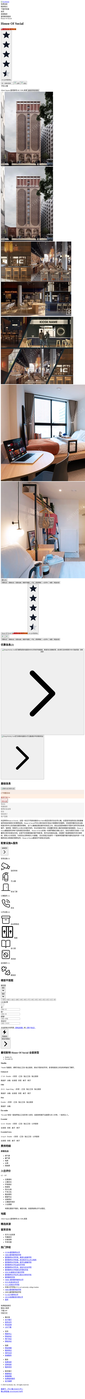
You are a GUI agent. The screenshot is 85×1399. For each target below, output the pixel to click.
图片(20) (4, 580)
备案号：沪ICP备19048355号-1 (12, 1389)
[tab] (4, 582)
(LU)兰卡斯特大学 (11, 1295)
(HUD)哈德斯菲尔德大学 (14, 1297)
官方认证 (12, 788)
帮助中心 (8, 1334)
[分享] (3, 636)
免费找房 (8, 1362)
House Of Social (12, 23)
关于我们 (8, 1320)
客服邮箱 (8, 1376)
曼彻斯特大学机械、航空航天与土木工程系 (20, 1260)
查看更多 (4, 848)
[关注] (7, 636)
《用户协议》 (31, 1028)
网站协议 (8, 1336)
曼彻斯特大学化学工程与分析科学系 (18, 1275)
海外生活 (8, 1353)
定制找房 (8, 1364)
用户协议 (8, 1339)
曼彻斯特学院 (10, 1277)
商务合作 (8, 1322)
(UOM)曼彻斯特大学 (12, 1252)
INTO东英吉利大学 (12, 1282)
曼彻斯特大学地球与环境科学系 (16, 1270)
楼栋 (3, 988)
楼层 (3, 994)
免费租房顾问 (10, 1379)
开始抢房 (4, 1036)
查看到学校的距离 (33, 90)
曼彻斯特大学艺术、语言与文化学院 (18, 1267)
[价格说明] (2, 1004)
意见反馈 (8, 1325)
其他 (6, 1300)
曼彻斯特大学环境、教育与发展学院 (18, 1257)
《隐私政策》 (19, 1028)
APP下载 (8, 1327)
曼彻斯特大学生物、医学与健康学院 (18, 1262)
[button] (42, 129)
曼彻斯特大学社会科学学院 (15, 1265)
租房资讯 (8, 1367)
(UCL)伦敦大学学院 (12, 1285)
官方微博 (8, 1381)
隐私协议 (8, 1341)
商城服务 (8, 1355)
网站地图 (8, 1348)
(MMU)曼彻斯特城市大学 (14, 1280)
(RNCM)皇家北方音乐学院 (14, 1272)
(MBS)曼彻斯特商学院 (13, 1255)
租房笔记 (8, 1350)
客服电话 (8, 1374)
